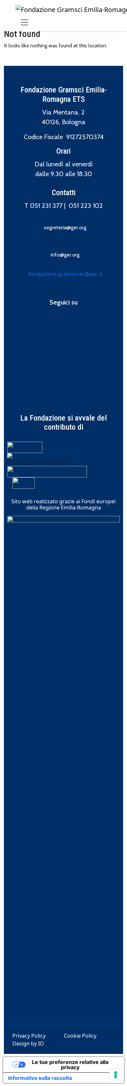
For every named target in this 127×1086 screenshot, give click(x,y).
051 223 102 (86, 205)
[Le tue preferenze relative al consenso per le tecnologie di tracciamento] (115, 1074)
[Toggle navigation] (24, 22)
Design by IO (28, 1043)
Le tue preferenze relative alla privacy (70, 1064)
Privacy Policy (29, 1035)
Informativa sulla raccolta (40, 1078)
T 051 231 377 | (46, 205)
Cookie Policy (80, 1035)
